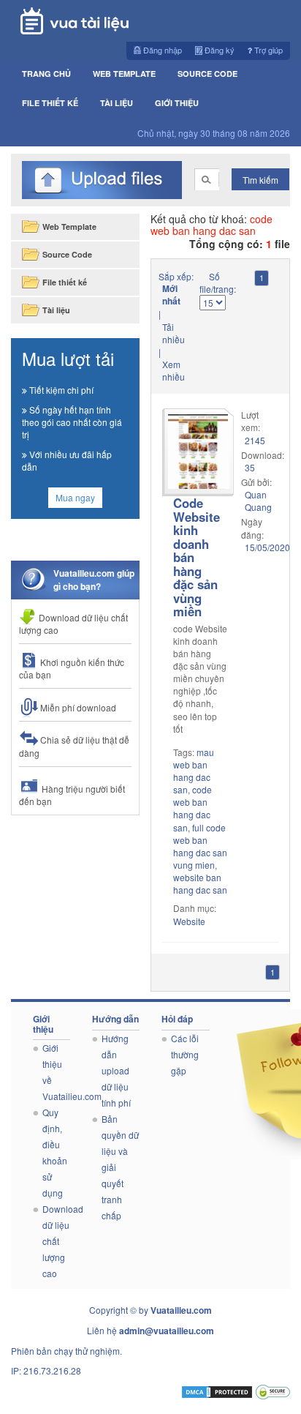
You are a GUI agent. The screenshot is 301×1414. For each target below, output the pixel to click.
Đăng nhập (161, 50)
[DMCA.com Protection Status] (217, 1390)
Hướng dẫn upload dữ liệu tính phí (116, 1070)
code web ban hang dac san (192, 808)
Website (189, 921)
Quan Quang (258, 500)
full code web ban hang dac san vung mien (200, 846)
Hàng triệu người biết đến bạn (72, 794)
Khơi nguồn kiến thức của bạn (71, 668)
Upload (102, 180)
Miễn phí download (77, 707)
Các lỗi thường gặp (185, 1054)
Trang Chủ (46, 73)
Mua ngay (75, 497)
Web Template (124, 73)
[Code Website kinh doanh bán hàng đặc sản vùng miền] (198, 452)
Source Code (207, 73)
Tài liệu (116, 102)
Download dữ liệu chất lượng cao (73, 623)
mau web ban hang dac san (193, 771)
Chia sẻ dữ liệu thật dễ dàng (74, 745)
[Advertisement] (75, 868)
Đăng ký (218, 50)
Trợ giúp (267, 50)
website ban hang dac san (200, 883)
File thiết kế (50, 102)
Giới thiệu (177, 102)
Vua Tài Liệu (97, 20)
